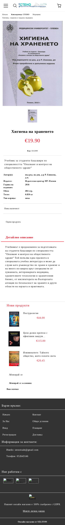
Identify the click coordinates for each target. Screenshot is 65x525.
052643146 (22, 456)
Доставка (37, 434)
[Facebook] (6, 463)
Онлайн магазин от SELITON (32, 522)
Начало (5, 14)
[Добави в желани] (56, 209)
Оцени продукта (13, 222)
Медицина (36, 14)
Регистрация (9, 434)
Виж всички (13, 389)
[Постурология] (14, 319)
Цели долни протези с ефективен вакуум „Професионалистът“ (35, 335)
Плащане (37, 428)
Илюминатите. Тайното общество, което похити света (39, 354)
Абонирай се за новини (20, 383)
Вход (5, 428)
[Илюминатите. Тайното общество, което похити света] (14, 358)
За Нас (6, 421)
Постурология (30, 313)
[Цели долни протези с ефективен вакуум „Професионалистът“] (14, 338)
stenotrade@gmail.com (26, 450)
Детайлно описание (19, 237)
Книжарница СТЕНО (20, 14)
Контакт (36, 414)
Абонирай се (16, 374)
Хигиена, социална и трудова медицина (17, 18)
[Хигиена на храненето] (32, 105)
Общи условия (40, 421)
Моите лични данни (34, 511)
